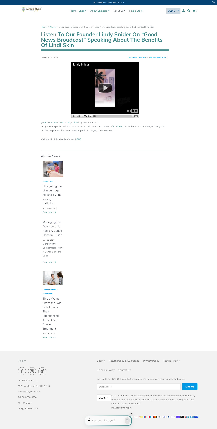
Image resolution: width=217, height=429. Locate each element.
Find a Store (135, 10)
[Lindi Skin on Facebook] (22, 371)
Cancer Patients (49, 289)
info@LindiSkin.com (28, 408)
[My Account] (184, 11)
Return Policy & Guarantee (124, 360)
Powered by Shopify (121, 407)
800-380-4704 (29, 397)
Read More (48, 212)
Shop (82, 10)
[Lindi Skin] (31, 10)
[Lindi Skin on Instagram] (33, 371)
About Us (118, 10)
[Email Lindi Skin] (43, 371)
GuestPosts (48, 181)
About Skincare (99, 10)
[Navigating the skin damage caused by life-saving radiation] (53, 169)
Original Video (74, 122)
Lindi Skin (118, 126)
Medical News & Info (158, 57)
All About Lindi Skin (137, 57)
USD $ (171, 10)
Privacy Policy (151, 360)
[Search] (189, 11)
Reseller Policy (171, 360)
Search (101, 360)
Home (73, 10)
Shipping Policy (106, 369)
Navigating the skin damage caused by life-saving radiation (52, 194)
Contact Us (124, 369)
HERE (78, 139)
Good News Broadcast (53, 122)
